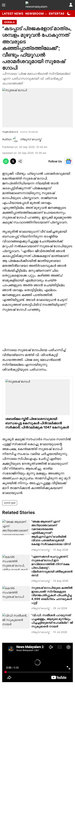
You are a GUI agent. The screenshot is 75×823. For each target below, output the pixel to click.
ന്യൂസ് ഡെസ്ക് (30, 139)
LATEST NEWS (12, 13)
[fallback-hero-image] (16, 527)
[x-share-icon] (13, 163)
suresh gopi (9, 502)
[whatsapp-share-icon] (6, 163)
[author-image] (16, 139)
